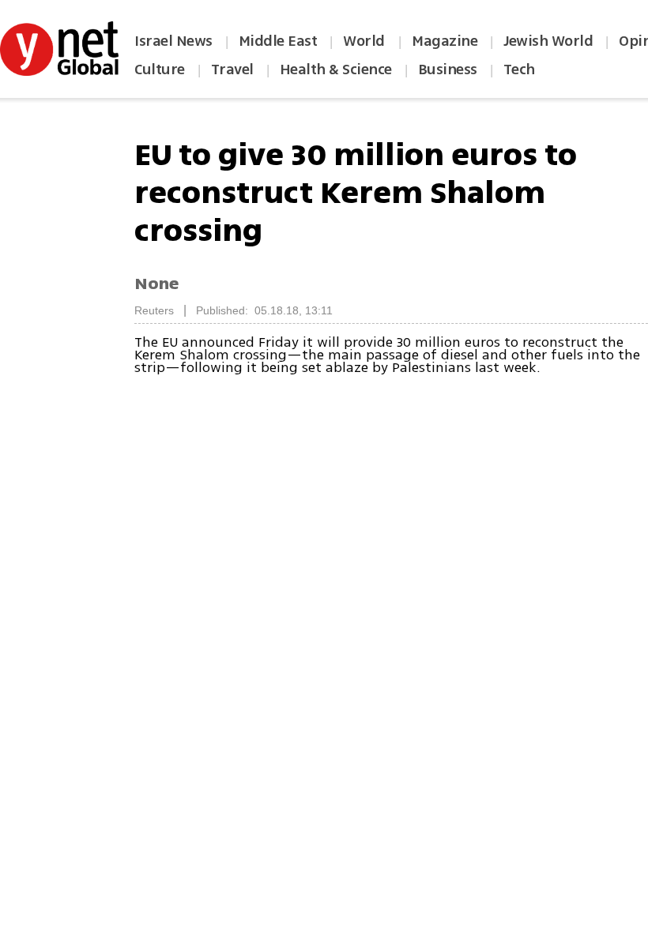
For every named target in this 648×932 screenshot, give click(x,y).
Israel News (173, 41)
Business (447, 69)
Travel (232, 69)
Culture (159, 69)
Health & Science (336, 69)
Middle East (278, 41)
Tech (519, 69)
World (365, 41)
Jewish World (548, 41)
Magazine (444, 41)
